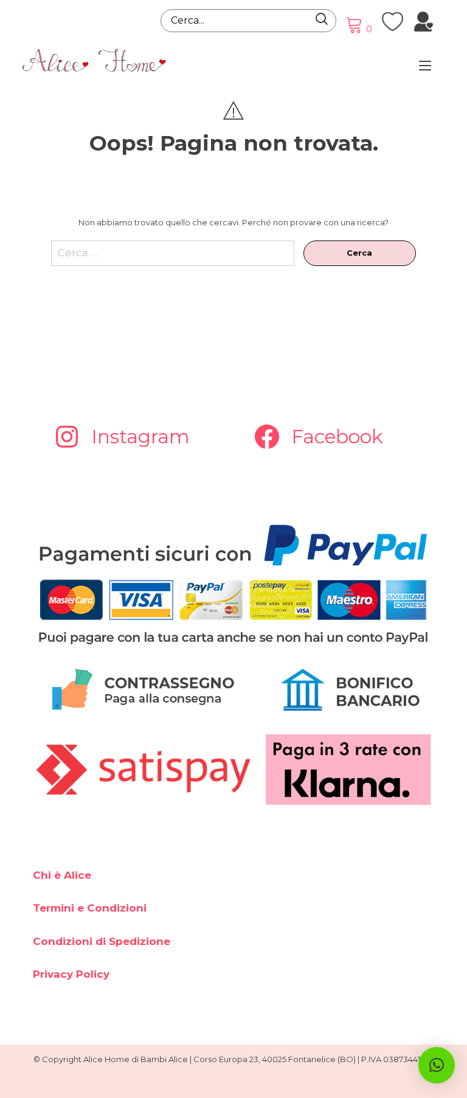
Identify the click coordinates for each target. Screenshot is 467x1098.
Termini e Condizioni (90, 908)
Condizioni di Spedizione (101, 941)
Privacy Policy (71, 974)
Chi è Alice (62, 875)
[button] (436, 1065)
